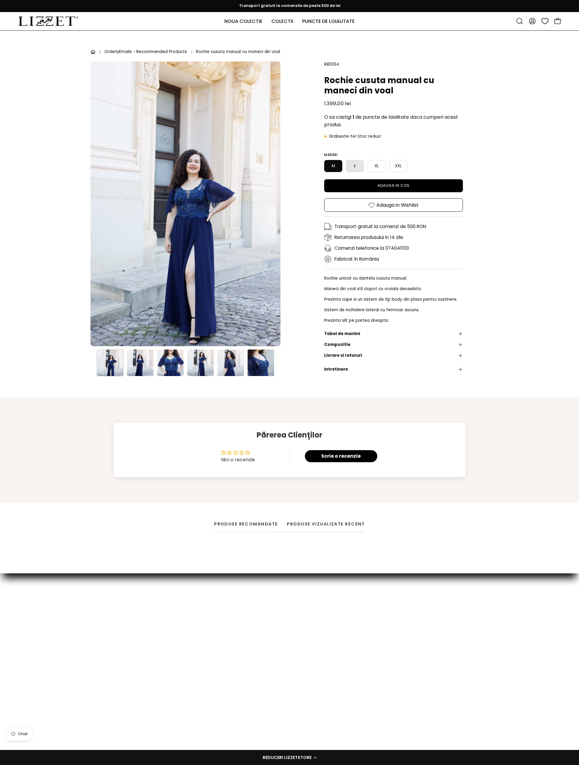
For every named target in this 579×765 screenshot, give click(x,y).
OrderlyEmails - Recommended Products (145, 52)
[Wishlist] (545, 21)
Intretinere (336, 369)
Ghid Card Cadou (294, 630)
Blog (280, 686)
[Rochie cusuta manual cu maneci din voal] (110, 362)
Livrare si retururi (343, 355)
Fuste (199, 630)
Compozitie (337, 344)
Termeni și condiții (295, 667)
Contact (284, 611)
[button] (289, 757)
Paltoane (203, 658)
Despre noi (287, 677)
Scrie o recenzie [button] (341, 456)
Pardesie (203, 639)
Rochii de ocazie (211, 667)
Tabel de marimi (342, 334)
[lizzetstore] (48, 21)
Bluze (199, 620)
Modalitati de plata (296, 639)
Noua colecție (208, 611)
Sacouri (201, 686)
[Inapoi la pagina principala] (92, 51)
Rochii (199, 677)
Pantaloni (203, 648)
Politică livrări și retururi (300, 648)
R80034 (331, 64)
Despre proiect (292, 620)
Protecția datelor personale (306, 658)
